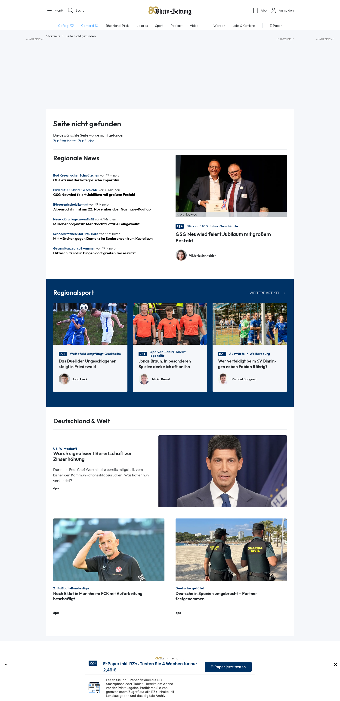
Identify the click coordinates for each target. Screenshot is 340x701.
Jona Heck (79, 379)
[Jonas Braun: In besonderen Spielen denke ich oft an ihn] (170, 323)
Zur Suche (86, 140)
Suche (80, 10)
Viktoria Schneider (202, 255)
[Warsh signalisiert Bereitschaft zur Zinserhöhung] (222, 471)
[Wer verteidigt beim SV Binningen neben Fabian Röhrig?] (250, 323)
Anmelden (286, 10)
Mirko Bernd (161, 379)
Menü (58, 10)
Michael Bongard (244, 379)
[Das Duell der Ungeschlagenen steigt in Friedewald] (90, 323)
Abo (264, 10)
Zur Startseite (64, 140)
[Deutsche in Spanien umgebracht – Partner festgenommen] (231, 549)
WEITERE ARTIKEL (265, 292)
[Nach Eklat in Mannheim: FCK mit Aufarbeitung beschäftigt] (108, 549)
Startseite (53, 36)
